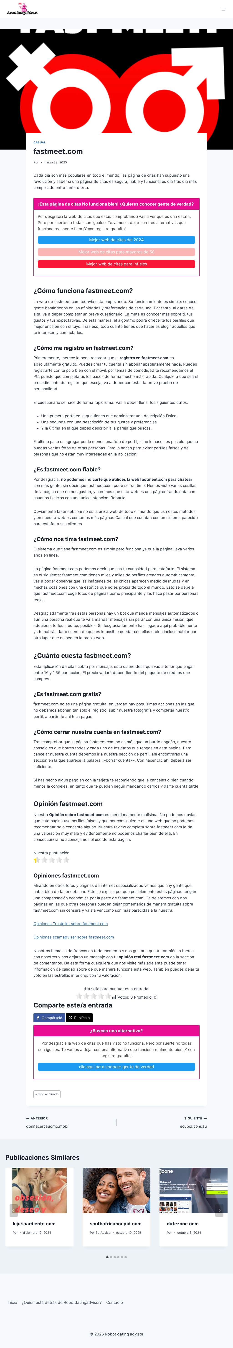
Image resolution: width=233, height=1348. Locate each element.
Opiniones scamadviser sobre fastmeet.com (73, 937)
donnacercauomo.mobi (47, 1123)
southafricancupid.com (116, 1223)
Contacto (114, 1302)
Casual (39, 142)
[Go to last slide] (14, 1210)
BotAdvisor (103, 1232)
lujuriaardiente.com (34, 1223)
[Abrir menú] (223, 9)
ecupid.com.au (193, 1123)
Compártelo (52, 1017)
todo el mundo (46, 1094)
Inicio (12, 1302)
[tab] (107, 1257)
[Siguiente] (219, 1210)
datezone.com (183, 1223)
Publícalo (82, 1017)
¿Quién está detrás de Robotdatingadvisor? (62, 1302)
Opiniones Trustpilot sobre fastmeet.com (70, 923)
